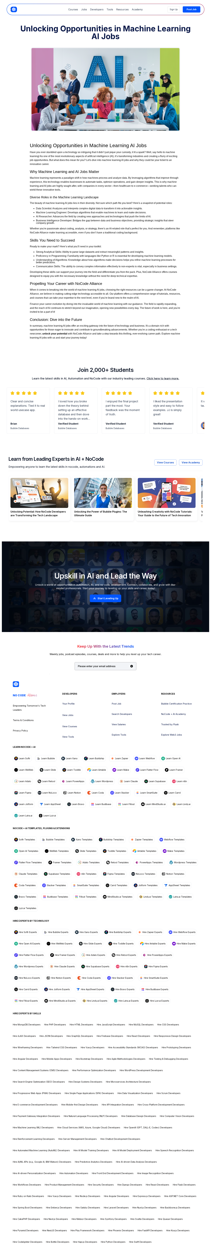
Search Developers (122, 714)
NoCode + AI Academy (173, 714)
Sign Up (174, 9)
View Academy (191, 462)
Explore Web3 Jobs (171, 734)
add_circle (131, 666)
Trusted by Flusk (170, 724)
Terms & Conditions (23, 720)
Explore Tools (119, 734)
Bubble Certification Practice (176, 703)
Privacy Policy (20, 730)
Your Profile (68, 703)
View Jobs (67, 715)
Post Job (116, 703)
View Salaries (119, 724)
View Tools (68, 736)
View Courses (165, 462)
